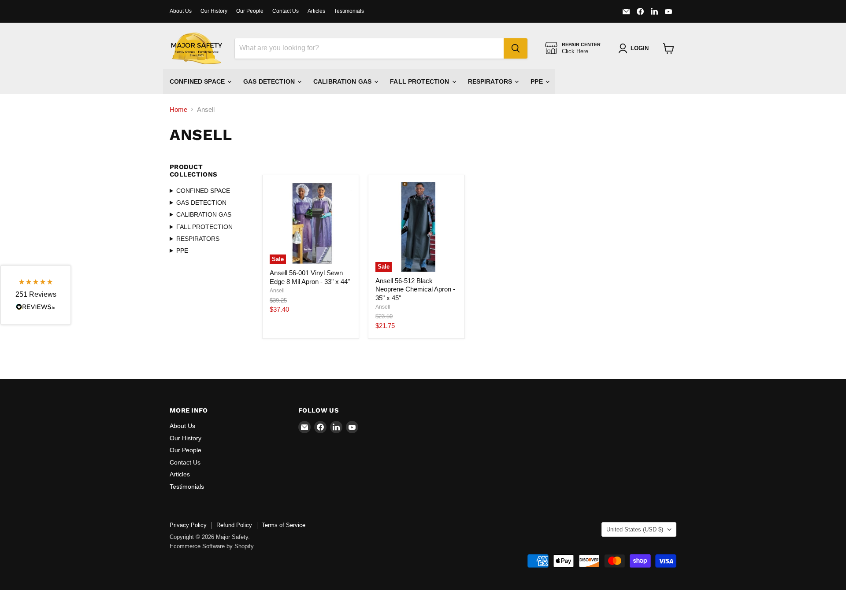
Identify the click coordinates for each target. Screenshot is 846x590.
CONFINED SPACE (198, 81)
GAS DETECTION (270, 81)
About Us (181, 11)
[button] (35, 295)
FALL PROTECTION (420, 81)
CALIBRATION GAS (343, 81)
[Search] (515, 48)
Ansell (277, 291)
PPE (538, 81)
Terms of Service (283, 525)
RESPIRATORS (491, 81)
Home (178, 109)
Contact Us (285, 11)
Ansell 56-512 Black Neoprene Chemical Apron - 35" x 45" (415, 289)
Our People (249, 11)
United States (634, 529)
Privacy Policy (188, 525)
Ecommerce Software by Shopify (212, 546)
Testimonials (349, 11)
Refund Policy (234, 525)
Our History (213, 11)
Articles (316, 11)
